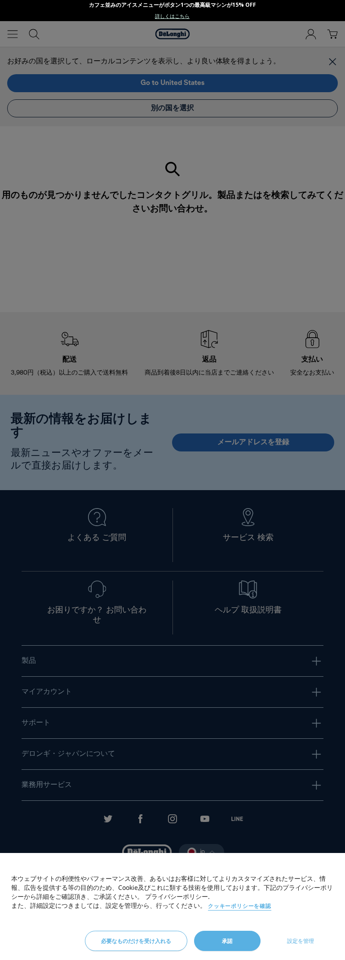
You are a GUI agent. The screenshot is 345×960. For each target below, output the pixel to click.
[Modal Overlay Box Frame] (172, 10)
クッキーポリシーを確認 (239, 906)
